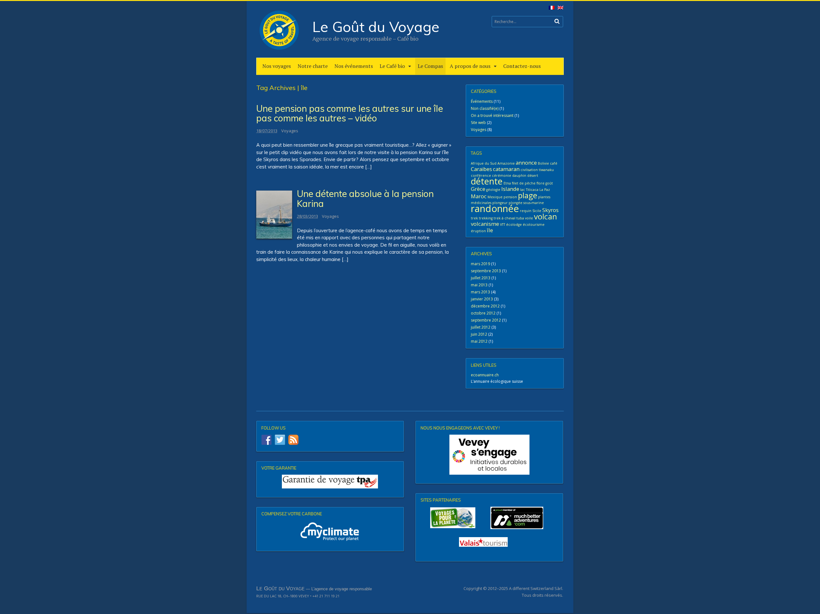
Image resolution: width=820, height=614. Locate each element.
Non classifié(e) (484, 108)
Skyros (550, 210)
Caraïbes (481, 169)
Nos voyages (276, 66)
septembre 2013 (486, 271)
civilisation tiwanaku (537, 170)
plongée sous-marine (526, 203)
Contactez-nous (522, 66)
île (490, 230)
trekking (486, 218)
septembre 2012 (486, 320)
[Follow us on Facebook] (266, 440)
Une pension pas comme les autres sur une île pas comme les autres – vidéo (349, 113)
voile (529, 218)
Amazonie (506, 163)
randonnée (495, 208)
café (553, 163)
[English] (559, 9)
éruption (478, 231)
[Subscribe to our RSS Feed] (293, 440)
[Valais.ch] (483, 542)
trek (474, 218)
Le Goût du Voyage (375, 27)
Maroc (479, 196)
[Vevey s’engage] (489, 455)
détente (487, 181)
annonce (526, 162)
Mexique (495, 197)
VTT (502, 224)
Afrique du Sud (483, 163)
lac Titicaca (529, 189)
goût (549, 183)
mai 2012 (479, 341)
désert (532, 175)
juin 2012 (479, 334)
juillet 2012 (480, 327)
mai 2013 (479, 285)
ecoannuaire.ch (485, 375)
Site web (478, 122)
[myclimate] (330, 531)
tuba (520, 218)
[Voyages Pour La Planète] (452, 517)
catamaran (506, 169)
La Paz (544, 189)
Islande (510, 188)
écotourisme (534, 224)
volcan (545, 216)
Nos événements (353, 66)
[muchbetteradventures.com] (489, 518)
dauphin (519, 175)
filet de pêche (524, 183)
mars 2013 (480, 292)
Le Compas (430, 66)
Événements (482, 101)
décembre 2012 (485, 306)
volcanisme (485, 223)
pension (510, 197)
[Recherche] (557, 21)
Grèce (478, 188)
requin (525, 211)
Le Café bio (392, 66)
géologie (493, 189)
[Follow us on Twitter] (280, 440)
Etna (507, 183)
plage (527, 195)
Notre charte (313, 66)
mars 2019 (480, 263)
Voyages (289, 131)
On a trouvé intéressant (492, 115)
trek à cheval (504, 218)
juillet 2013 (480, 278)
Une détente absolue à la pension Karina (365, 198)
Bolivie (543, 163)
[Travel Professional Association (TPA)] (330, 481)
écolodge (514, 224)
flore (541, 183)
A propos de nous (470, 66)
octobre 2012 (483, 313)
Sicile (536, 211)
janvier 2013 (482, 299)
